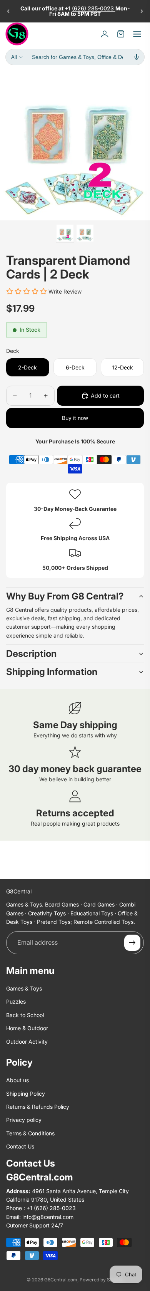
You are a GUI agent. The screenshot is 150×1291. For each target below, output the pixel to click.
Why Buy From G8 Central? (65, 596)
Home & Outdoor (27, 1028)
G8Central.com (60, 1280)
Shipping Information (51, 671)
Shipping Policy (25, 1093)
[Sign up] (132, 943)
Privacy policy (24, 1120)
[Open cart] (120, 34)
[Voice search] (136, 57)
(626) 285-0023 (93, 8)
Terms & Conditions (30, 1133)
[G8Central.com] (16, 33)
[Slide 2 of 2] (85, 233)
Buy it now (75, 418)
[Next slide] (141, 11)
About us (17, 1080)
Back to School (25, 1015)
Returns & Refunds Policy (37, 1107)
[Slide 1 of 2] (65, 233)
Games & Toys (24, 988)
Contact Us (20, 1146)
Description (31, 653)
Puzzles (16, 1002)
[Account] (104, 34)
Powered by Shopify (101, 1280)
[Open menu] (137, 34)
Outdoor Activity (27, 1041)
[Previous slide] (8, 11)
